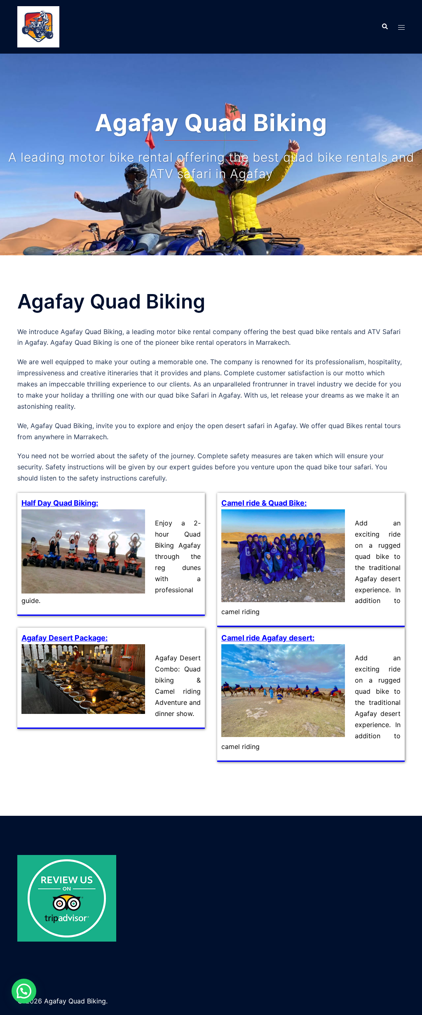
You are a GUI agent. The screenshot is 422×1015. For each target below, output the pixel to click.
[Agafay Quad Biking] (38, 26)
